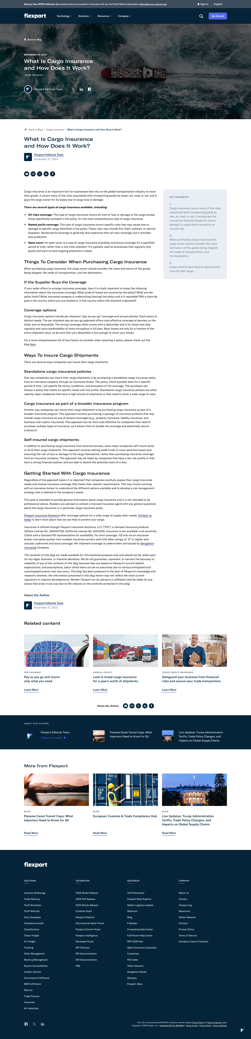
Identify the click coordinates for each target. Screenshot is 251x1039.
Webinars (132, 911)
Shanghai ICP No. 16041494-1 (172, 1025)
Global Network (187, 917)
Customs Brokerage (34, 892)
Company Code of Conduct (193, 941)
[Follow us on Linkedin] (81, 89)
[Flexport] (35, 16)
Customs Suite (84, 911)
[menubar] (125, 16)
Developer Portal (85, 941)
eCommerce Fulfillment (36, 977)
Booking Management (36, 959)
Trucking (28, 947)
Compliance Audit (34, 923)
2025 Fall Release (85, 899)
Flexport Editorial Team (55, 732)
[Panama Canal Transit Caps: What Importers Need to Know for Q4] (99, 736)
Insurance (29, 1002)
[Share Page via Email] (26, 173)
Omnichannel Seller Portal (90, 923)
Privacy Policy (186, 929)
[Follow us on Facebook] (89, 89)
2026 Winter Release (87, 892)
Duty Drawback (32, 917)
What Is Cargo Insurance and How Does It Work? (94, 129)
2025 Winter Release (87, 905)
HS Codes (132, 959)
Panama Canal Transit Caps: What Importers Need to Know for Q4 (131, 734)
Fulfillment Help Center (139, 935)
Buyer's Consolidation (36, 965)
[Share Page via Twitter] (39, 173)
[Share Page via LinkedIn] (46, 173)
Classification (31, 929)
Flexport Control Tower (88, 929)
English (218, 4)
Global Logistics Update (140, 905)
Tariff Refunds (31, 911)
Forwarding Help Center (140, 929)
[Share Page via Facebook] (52, 173)
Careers (183, 899)
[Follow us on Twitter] (73, 89)
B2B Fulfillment (32, 983)
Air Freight (29, 941)
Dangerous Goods (137, 971)
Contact (183, 923)
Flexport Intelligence (86, 935)
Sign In (204, 4)
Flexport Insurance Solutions (42, 515)
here (33, 344)
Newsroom (184, 911)
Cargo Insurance (34, 74)
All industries (31, 1008)
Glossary (132, 977)
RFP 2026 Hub (135, 941)
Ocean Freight (31, 935)
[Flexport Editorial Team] (30, 736)
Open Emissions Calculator (142, 947)
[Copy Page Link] (33, 173)
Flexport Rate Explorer (139, 899)
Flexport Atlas (134, 983)
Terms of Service (188, 935)
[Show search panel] (201, 16)
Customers (133, 953)
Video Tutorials (135, 965)
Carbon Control (32, 971)
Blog (129, 917)
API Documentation (86, 953)
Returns (28, 990)
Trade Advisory (32, 899)
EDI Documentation (86, 959)
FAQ (78, 965)
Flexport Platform (85, 917)
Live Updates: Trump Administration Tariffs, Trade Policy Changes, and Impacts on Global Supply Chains (201, 736)
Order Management (34, 953)
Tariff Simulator (32, 905)
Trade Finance (31, 996)
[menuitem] (65, 16)
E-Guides (132, 923)
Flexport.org (185, 905)
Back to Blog (36, 129)
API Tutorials (83, 947)
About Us (184, 892)
